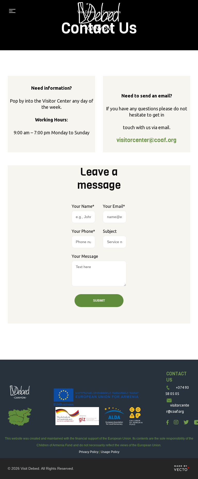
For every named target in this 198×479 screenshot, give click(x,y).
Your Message (85, 256)
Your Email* (114, 206)
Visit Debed (30, 468)
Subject (110, 231)
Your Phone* (83, 231)
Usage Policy (110, 452)
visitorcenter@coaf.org (147, 140)
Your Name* (83, 206)
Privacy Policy (88, 452)
